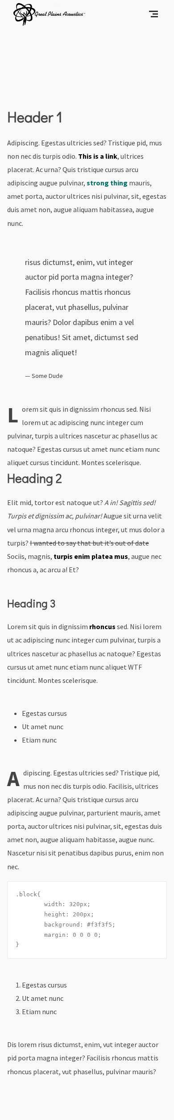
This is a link (97, 156)
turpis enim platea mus (91, 556)
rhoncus (102, 626)
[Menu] (153, 13)
